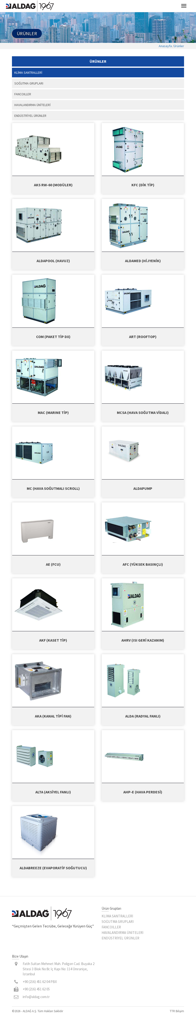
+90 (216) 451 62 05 (36, 989)
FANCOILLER (111, 927)
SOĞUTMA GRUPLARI (118, 921)
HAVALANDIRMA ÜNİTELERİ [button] (32, 105)
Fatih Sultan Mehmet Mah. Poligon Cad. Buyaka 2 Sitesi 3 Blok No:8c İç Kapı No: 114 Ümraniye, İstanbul (58, 968)
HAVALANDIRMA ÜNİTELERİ (122, 932)
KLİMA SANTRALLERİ (117, 916)
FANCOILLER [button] (22, 94)
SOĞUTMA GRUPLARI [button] (28, 83)
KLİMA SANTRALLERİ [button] (28, 72)
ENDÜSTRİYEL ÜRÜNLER (120, 938)
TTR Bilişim (177, 1011)
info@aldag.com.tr (36, 996)
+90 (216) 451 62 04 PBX (40, 981)
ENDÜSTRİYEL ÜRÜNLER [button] (30, 115)
